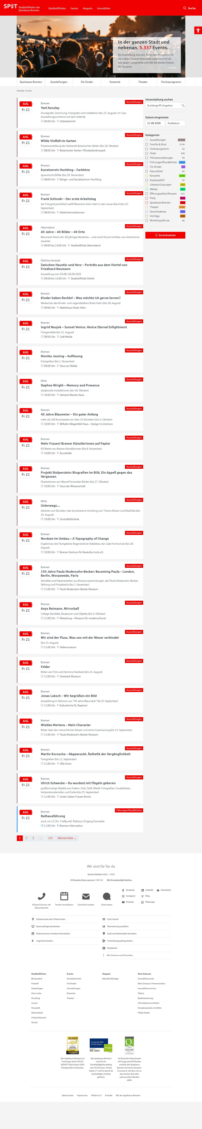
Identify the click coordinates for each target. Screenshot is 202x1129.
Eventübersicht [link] (74, 979)
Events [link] (74, 8)
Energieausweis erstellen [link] (149, 1008)
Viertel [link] (34, 1022)
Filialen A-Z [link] (96, 1095)
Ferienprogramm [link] (171, 81)
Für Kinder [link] (87, 81)
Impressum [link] (82, 1095)
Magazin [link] (87, 8)
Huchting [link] (35, 998)
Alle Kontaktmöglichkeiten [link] (119, 880)
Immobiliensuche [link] (146, 979)
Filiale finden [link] (144, 1013)
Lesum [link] (34, 1003)
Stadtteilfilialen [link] (57, 8)
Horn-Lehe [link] (36, 993)
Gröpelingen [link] (37, 988)
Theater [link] (143, 81)
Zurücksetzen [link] (167, 235)
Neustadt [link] (35, 1008)
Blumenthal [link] (36, 979)
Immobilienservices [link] (147, 988)
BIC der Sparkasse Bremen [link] (128, 1095)
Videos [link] (141, 993)
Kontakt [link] (108, 1095)
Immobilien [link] (103, 8)
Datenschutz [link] (67, 1095)
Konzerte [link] (115, 81)
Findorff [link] (34, 984)
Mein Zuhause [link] (144, 974)
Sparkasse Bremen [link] (31, 81)
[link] (198, 30)
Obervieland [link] (37, 1013)
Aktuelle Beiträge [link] (110, 979)
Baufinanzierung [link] (145, 998)
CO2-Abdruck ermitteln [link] (148, 1003)
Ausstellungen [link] (58, 81)
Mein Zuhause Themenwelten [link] (151, 984)
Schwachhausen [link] (38, 1018)
